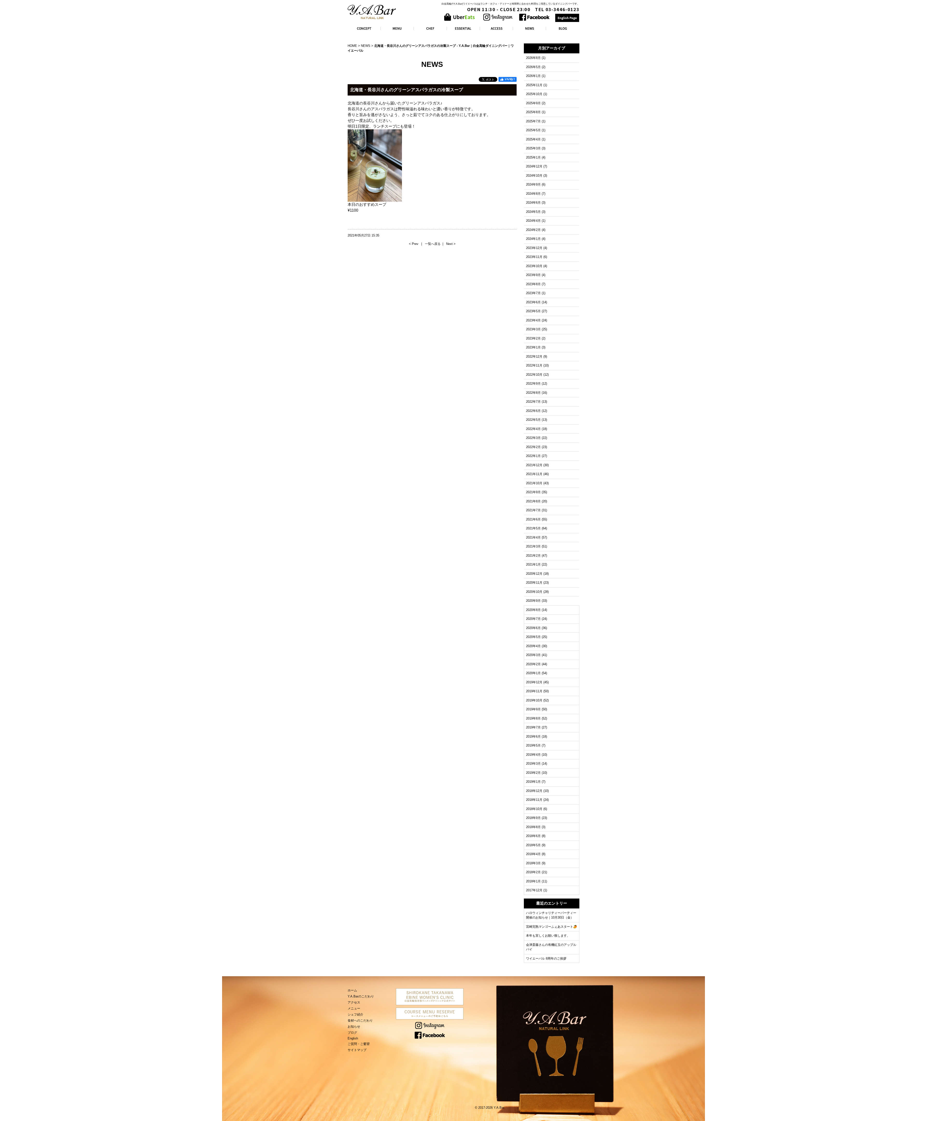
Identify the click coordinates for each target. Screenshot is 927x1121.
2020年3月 (533, 655)
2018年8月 (533, 827)
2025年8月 (533, 112)
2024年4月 (533, 220)
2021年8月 (533, 501)
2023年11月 (534, 257)
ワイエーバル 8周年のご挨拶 (546, 958)
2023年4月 (533, 320)
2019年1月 (533, 781)
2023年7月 (533, 293)
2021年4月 (533, 537)
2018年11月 (534, 800)
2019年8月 (533, 718)
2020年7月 (533, 619)
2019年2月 (533, 773)
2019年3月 (533, 763)
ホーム (352, 990)
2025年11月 (534, 85)
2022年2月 (533, 447)
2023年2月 (533, 338)
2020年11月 (534, 582)
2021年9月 (533, 492)
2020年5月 (533, 637)
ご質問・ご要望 (359, 1044)
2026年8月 (533, 58)
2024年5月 (533, 212)
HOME (352, 46)
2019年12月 (534, 682)
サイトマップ (357, 1050)
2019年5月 (533, 745)
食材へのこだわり (360, 1020)
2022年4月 (533, 429)
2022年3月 (533, 438)
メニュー (354, 1008)
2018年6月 (533, 836)
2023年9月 (533, 275)
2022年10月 (534, 374)
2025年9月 (533, 103)
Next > (451, 244)
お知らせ (354, 1026)
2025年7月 (533, 121)
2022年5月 (533, 420)
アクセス (354, 1002)
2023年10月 (534, 266)
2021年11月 (534, 474)
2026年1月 (533, 76)
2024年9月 (533, 184)
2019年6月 (533, 736)
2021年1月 (533, 564)
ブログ (352, 1032)
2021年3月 (533, 546)
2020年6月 (533, 628)
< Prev (414, 244)
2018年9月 (533, 818)
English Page (567, 18)
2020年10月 (534, 592)
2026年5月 (533, 67)
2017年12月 (534, 890)
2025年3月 (533, 148)
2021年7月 (533, 510)
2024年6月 (533, 202)
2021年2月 (533, 555)
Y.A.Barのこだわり (361, 996)
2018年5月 (533, 845)
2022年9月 (533, 383)
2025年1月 (533, 157)
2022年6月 (533, 411)
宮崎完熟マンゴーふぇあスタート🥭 (551, 926)
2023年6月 (533, 302)
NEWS (365, 46)
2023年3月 (533, 329)
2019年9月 (533, 709)
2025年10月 (534, 94)
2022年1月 (533, 456)
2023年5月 (533, 311)
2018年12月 (534, 791)
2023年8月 (533, 284)
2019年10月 (534, 700)
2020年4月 (533, 646)
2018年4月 (533, 854)
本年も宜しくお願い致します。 (548, 935)
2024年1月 (533, 239)
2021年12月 (534, 465)
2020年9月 (533, 600)
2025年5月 (533, 130)
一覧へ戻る (433, 244)
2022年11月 (534, 365)
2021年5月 (533, 528)
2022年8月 (533, 392)
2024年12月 (534, 166)
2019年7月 (533, 727)
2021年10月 (534, 483)
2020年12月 (534, 573)
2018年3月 (533, 863)
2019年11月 (534, 691)
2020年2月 (533, 664)
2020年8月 (533, 610)
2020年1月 (533, 673)
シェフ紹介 (355, 1014)
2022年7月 (533, 401)
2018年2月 (533, 872)
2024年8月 (533, 193)
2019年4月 (533, 754)
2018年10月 (534, 809)
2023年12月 (534, 248)
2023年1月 (533, 347)
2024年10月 (534, 175)
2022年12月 (534, 356)
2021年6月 (533, 519)
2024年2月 (533, 230)
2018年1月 (533, 881)
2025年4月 (533, 139)
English (353, 1038)
